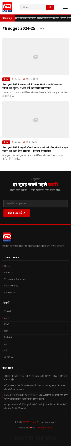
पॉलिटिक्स (8, 357)
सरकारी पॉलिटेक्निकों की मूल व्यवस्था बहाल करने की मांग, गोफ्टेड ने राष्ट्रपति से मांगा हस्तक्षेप (36, 378)
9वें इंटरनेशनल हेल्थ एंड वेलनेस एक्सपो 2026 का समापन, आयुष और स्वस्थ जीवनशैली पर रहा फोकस (34, 387)
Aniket (18, 79)
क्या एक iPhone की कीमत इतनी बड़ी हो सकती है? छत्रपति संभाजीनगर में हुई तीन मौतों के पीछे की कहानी (35, 406)
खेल (6, 331)
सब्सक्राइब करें (15, 212)
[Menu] (65, 7)
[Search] (50, 7)
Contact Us (9, 292)
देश (5, 344)
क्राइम (6, 318)
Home (7, 266)
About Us (9, 272)
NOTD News (29, 422)
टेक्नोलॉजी (8, 337)
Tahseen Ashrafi (44, 428)
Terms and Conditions (15, 279)
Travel (7, 311)
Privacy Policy (11, 285)
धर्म (5, 350)
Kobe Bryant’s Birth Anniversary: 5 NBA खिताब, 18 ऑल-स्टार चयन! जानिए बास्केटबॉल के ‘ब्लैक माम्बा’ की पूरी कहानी (36, 397)
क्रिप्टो (6, 324)
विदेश (6, 79)
